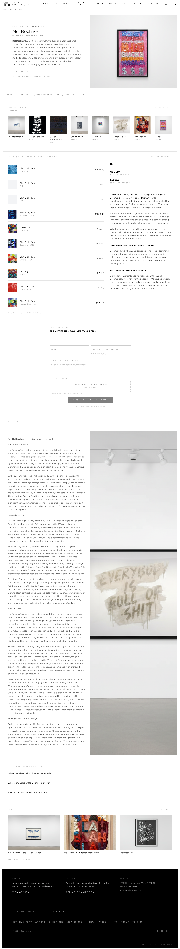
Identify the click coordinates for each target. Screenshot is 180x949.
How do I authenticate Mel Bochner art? (27, 793)
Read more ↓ (20, 71)
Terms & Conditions (148, 944)
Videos (113, 4)
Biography (10, 95)
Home (5, 9)
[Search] (165, 4)
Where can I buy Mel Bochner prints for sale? (30, 773)
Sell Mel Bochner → (161, 157)
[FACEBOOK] (157, 931)
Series (24, 95)
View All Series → (162, 107)
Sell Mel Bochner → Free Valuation (31, 76)
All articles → (164, 809)
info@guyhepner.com (130, 890)
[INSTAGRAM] (153, 931)
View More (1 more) (19, 859)
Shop (125, 4)
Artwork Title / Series (104, 349)
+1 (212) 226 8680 (128, 887)
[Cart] (175, 4)
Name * (53, 338)
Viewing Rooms (79, 4)
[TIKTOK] (166, 931)
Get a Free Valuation (80, 892)
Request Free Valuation (90, 400)
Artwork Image (59, 378)
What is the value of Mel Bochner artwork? (29, 783)
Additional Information (64, 360)
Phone (53, 349)
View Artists (20, 892)
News (100, 4)
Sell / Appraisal (66, 95)
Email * (95, 338)
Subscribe (59, 912)
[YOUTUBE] (162, 931)
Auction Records (42, 95)
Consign (153, 4)
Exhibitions (61, 4)
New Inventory (21, 4)
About (138, 4)
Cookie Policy (167, 944)
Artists (42, 4)
